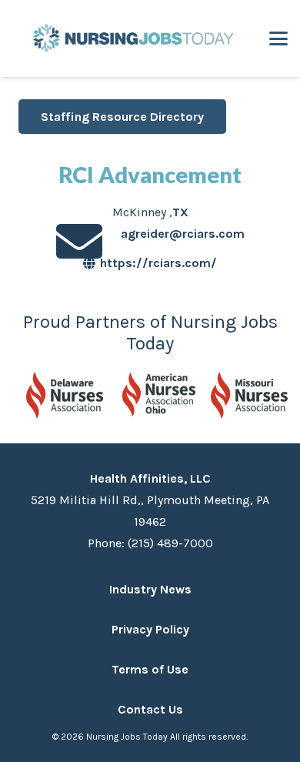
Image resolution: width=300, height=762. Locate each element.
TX (180, 212)
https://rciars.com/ (158, 263)
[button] (278, 38)
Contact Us (150, 709)
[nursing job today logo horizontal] (131, 38)
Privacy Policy (150, 629)
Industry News (150, 589)
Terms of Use (150, 669)
